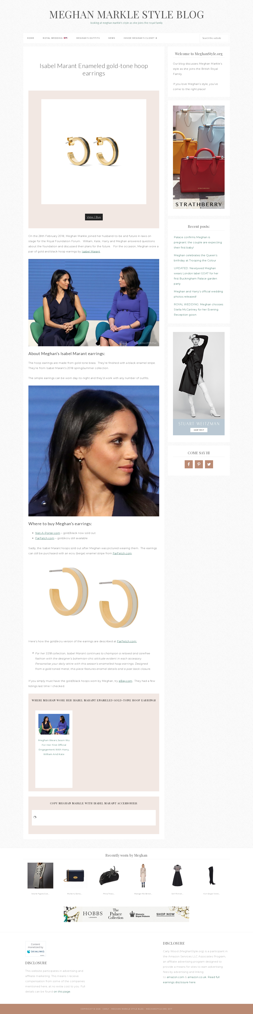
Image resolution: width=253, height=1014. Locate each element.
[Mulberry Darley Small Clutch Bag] (74, 875)
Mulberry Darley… (74, 894)
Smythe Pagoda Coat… (40, 894)
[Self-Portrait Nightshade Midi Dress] (177, 875)
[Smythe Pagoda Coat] (40, 875)
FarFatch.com (44, 538)
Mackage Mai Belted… (143, 894)
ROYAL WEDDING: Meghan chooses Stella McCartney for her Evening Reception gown (198, 309)
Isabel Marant (91, 251)
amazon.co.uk (197, 977)
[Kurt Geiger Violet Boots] (212, 875)
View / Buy (94, 217)
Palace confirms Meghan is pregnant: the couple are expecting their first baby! (198, 242)
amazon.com (175, 977)
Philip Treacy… (109, 894)
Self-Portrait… (177, 894)
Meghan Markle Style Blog (126, 14)
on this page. (62, 991)
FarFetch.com (122, 553)
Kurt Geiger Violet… (211, 894)
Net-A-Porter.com (47, 533)
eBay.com (125, 681)
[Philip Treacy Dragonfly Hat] (109, 875)
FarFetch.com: (127, 641)
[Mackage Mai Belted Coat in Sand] (143, 875)
